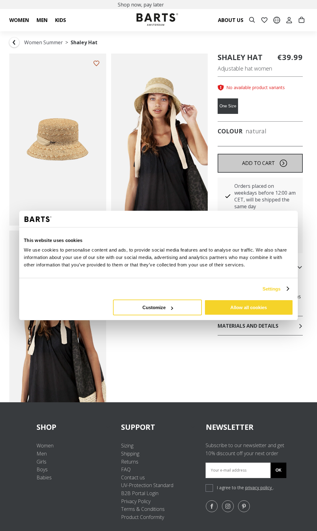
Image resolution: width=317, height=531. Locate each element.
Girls (41, 461)
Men (42, 453)
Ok (278, 470)
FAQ (126, 469)
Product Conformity (142, 517)
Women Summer (43, 42)
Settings (272, 288)
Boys (42, 469)
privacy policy (259, 487)
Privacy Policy (135, 501)
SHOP (46, 427)
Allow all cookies (248, 307)
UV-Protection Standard (147, 485)
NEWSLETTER (230, 427)
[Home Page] (157, 20)
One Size (227, 106)
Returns (129, 461)
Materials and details (248, 325)
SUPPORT (138, 427)
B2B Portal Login (139, 493)
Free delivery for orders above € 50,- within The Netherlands (162, 4)
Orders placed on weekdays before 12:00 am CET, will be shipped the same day (265, 196)
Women (45, 445)
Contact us (133, 477)
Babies (44, 477)
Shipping (130, 453)
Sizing (127, 445)
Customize (154, 307)
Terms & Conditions (143, 509)
